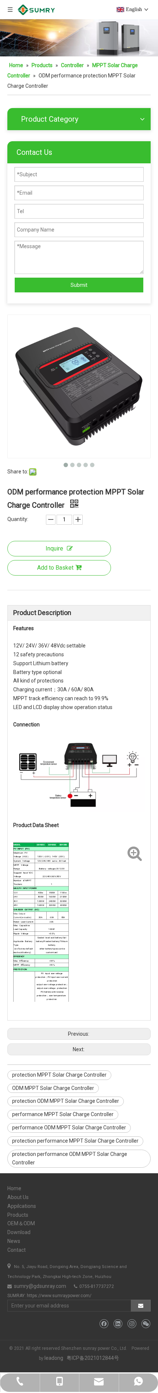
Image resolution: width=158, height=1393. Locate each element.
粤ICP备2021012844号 (93, 1358)
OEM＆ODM (21, 1223)
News (13, 1241)
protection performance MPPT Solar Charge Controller (75, 1141)
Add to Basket (55, 567)
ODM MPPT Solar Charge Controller (53, 1088)
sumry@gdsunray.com (39, 1286)
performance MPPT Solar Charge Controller (63, 1114)
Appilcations (21, 1206)
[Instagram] (131, 1323)
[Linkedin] (117, 1323)
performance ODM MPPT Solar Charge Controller (69, 1127)
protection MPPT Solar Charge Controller (59, 1075)
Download (18, 1232)
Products (17, 1215)
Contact (16, 1250)
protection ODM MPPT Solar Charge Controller (65, 1101)
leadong (53, 1358)
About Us (18, 1197)
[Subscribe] (141, 1306)
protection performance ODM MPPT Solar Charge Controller (69, 1158)
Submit (79, 285)
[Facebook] (103, 1323)
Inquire (54, 548)
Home (14, 1188)
